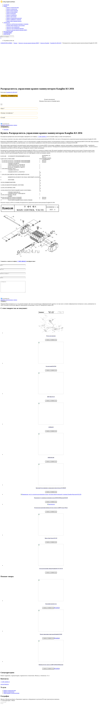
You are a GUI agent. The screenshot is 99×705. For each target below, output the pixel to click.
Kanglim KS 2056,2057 (11, 92)
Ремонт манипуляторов (12, 10)
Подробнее (57, 607)
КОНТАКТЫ (6, 34)
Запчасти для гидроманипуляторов (15, 28)
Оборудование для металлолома (11, 693)
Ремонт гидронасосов (11, 9)
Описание (5, 129)
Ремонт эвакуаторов (11, 16)
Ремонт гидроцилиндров (12, 7)
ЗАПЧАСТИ (6, 22)
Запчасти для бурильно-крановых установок (17, 24)
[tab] (50, 129)
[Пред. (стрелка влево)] (1, 703)
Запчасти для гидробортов (12, 27)
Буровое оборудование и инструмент (15, 25)
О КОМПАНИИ (7, 32)
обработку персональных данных (9, 125)
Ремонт (5, 6)
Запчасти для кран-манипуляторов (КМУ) (16, 30)
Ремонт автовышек (11, 13)
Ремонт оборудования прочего (13, 21)
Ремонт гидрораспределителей (14, 18)
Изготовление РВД (8, 31)
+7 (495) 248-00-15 (42, 136)
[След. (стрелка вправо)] (2, 703)
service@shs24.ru (5, 684)
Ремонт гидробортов (11, 15)
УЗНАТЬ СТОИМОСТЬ (9, 96)
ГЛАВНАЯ (6, 4)
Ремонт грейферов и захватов (13, 19)
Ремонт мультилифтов (11, 12)
